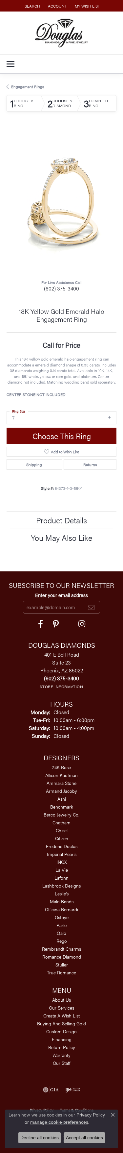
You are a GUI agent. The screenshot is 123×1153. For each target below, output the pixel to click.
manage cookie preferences (59, 1122)
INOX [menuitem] (61, 862)
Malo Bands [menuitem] (61, 901)
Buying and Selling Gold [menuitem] (61, 1023)
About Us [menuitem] (61, 999)
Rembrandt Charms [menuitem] (61, 948)
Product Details (61, 520)
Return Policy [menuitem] (61, 1047)
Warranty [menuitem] (61, 1055)
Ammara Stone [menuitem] (61, 783)
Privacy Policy (90, 1114)
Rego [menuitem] (61, 941)
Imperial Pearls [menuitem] (61, 854)
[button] (31, 6)
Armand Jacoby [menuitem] (61, 791)
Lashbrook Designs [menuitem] (61, 885)
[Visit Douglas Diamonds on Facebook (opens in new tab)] (40, 624)
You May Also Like (61, 537)
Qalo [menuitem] (61, 933)
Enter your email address (61, 595)
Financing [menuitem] (62, 1039)
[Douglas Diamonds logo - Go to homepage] (61, 33)
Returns (90, 464)
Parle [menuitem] (61, 925)
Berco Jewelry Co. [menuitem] (61, 814)
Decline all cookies (39, 1137)
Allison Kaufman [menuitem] (61, 775)
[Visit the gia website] (51, 1090)
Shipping (34, 464)
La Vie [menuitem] (61, 869)
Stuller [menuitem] (61, 964)
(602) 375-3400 (61, 288)
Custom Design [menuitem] (61, 1031)
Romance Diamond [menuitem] (61, 956)
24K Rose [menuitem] (61, 767)
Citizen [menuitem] (61, 838)
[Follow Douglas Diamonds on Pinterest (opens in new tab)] (56, 624)
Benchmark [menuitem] (61, 806)
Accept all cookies (84, 1137)
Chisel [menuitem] (62, 830)
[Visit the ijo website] (72, 1090)
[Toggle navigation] (10, 64)
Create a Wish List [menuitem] (61, 1015)
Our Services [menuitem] (61, 1007)
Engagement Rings (27, 86)
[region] (61, 201)
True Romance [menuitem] (61, 972)
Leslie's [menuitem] (62, 893)
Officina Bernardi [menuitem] (61, 909)
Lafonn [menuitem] (61, 877)
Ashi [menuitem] (61, 798)
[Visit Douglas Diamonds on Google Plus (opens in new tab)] (82, 624)
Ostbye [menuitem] (62, 917)
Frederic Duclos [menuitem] (61, 846)
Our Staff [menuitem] (61, 1063)
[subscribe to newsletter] (91, 607)
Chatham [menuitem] (61, 822)
